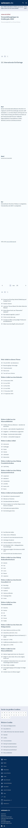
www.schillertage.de (11, 241)
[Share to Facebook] (5, 56)
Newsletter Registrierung (6, 823)
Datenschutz (3, 815)
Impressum (3, 813)
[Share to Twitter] (7, 56)
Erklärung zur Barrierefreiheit (7, 818)
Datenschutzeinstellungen (6, 816)
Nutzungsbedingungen (5, 821)
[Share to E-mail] (2, 56)
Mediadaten (3, 820)
